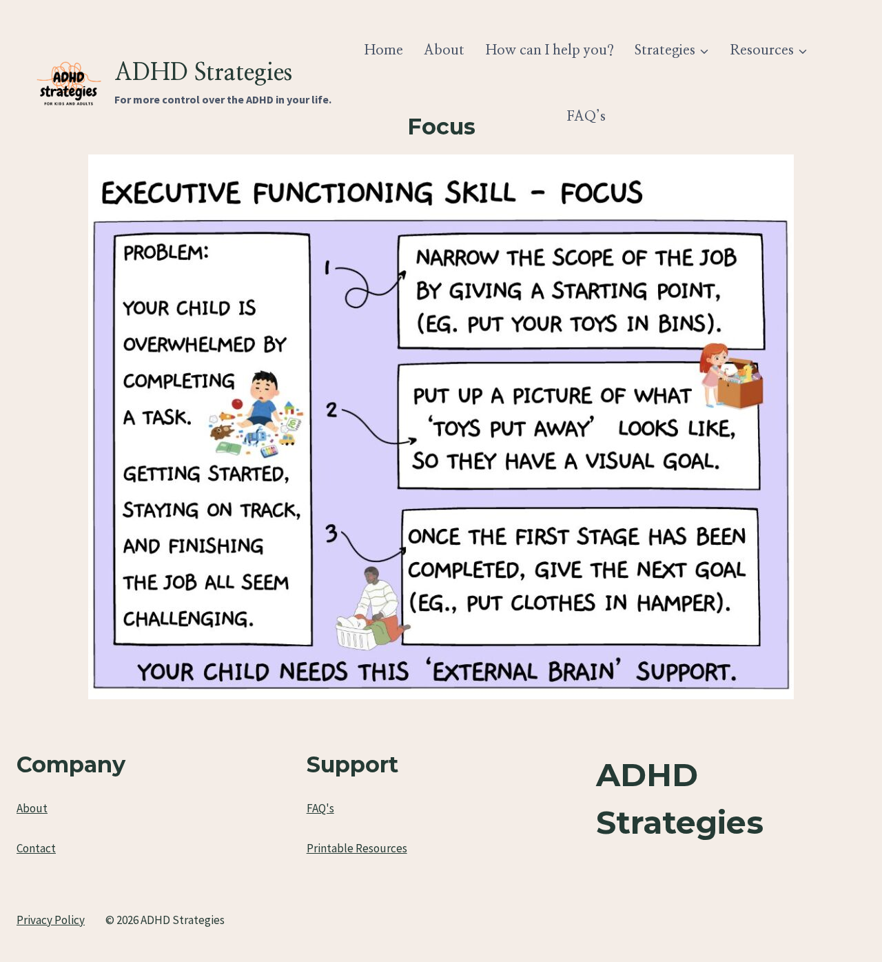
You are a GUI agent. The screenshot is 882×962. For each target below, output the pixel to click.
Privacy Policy (51, 920)
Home (384, 50)
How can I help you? (550, 50)
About (444, 50)
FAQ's (320, 808)
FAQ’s (586, 116)
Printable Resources (357, 848)
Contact (36, 848)
